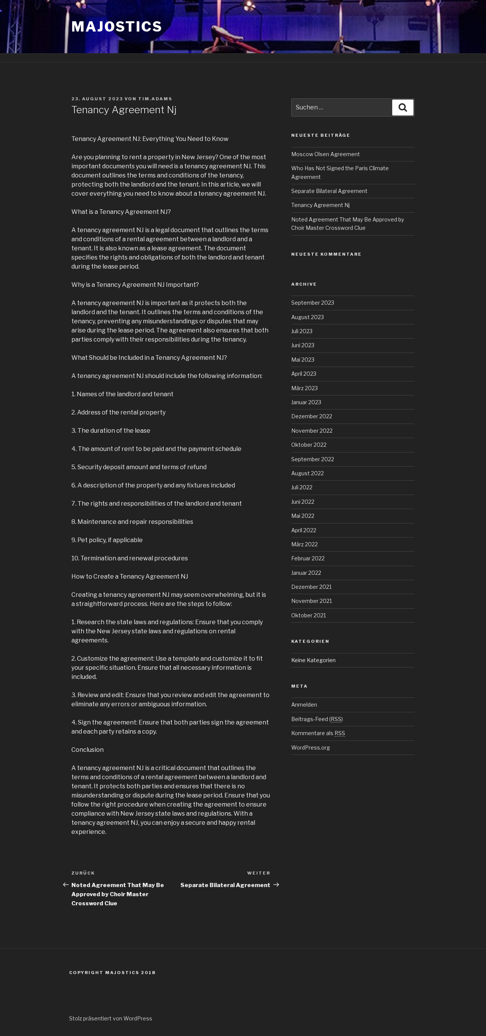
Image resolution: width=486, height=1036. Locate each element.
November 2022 (312, 430)
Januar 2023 (306, 402)
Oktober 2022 (309, 444)
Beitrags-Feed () (317, 719)
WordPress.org (310, 747)
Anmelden (304, 704)
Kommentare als (318, 733)
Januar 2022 (306, 572)
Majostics (117, 26)
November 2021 (311, 601)
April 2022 (303, 530)
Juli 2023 (301, 331)
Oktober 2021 (308, 615)
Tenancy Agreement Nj (320, 205)
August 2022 (307, 473)
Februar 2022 (308, 558)
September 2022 (312, 459)
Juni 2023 (302, 345)
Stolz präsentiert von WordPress (110, 1018)
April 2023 (303, 373)
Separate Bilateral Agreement (329, 191)
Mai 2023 (302, 359)
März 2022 (304, 544)
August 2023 (307, 317)
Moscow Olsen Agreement (325, 154)
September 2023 (312, 302)
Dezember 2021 (311, 587)
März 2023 (304, 388)
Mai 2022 (302, 515)
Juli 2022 (301, 487)
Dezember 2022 (311, 416)
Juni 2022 (302, 501)
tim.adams (155, 98)
